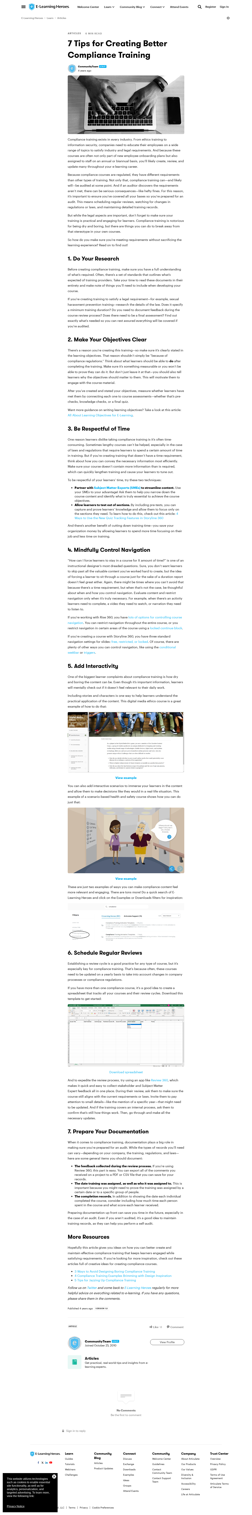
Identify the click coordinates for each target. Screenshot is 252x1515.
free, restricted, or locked (129, 641)
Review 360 (159, 1080)
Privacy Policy (218, 1464)
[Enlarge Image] (126, 104)
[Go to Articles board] (74, 1362)
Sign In (224, 6)
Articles (61, 17)
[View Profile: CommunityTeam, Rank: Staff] (72, 68)
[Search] (200, 7)
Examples (128, 1474)
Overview (215, 1458)
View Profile (167, 1342)
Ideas (126, 1480)
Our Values (187, 1469)
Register (210, 6)
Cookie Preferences (103, 1507)
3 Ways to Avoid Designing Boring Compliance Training (115, 1271)
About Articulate (190, 1458)
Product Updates (103, 1468)
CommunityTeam (88, 66)
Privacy (84, 1507)
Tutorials (70, 1464)
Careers (185, 1489)
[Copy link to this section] (123, 259)
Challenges (71, 1474)
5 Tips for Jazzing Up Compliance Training (105, 1280)
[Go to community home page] (49, 6)
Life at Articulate (190, 1494)
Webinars (70, 1469)
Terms (72, 1507)
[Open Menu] (228, 18)
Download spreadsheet (126, 1072)
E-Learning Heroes (32, 17)
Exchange (128, 1464)
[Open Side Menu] (23, 6)
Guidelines (158, 1464)
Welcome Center (161, 1458)
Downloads (129, 1469)
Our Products (188, 1464)
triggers (89, 652)
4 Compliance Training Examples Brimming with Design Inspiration (123, 1276)
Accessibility (188, 1483)
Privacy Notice (16, 1506)
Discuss (127, 1458)
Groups (127, 1485)
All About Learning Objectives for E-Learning (100, 415)
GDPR (213, 1469)
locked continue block (166, 628)
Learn (50, 17)
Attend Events (131, 1490)
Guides (69, 1458)
